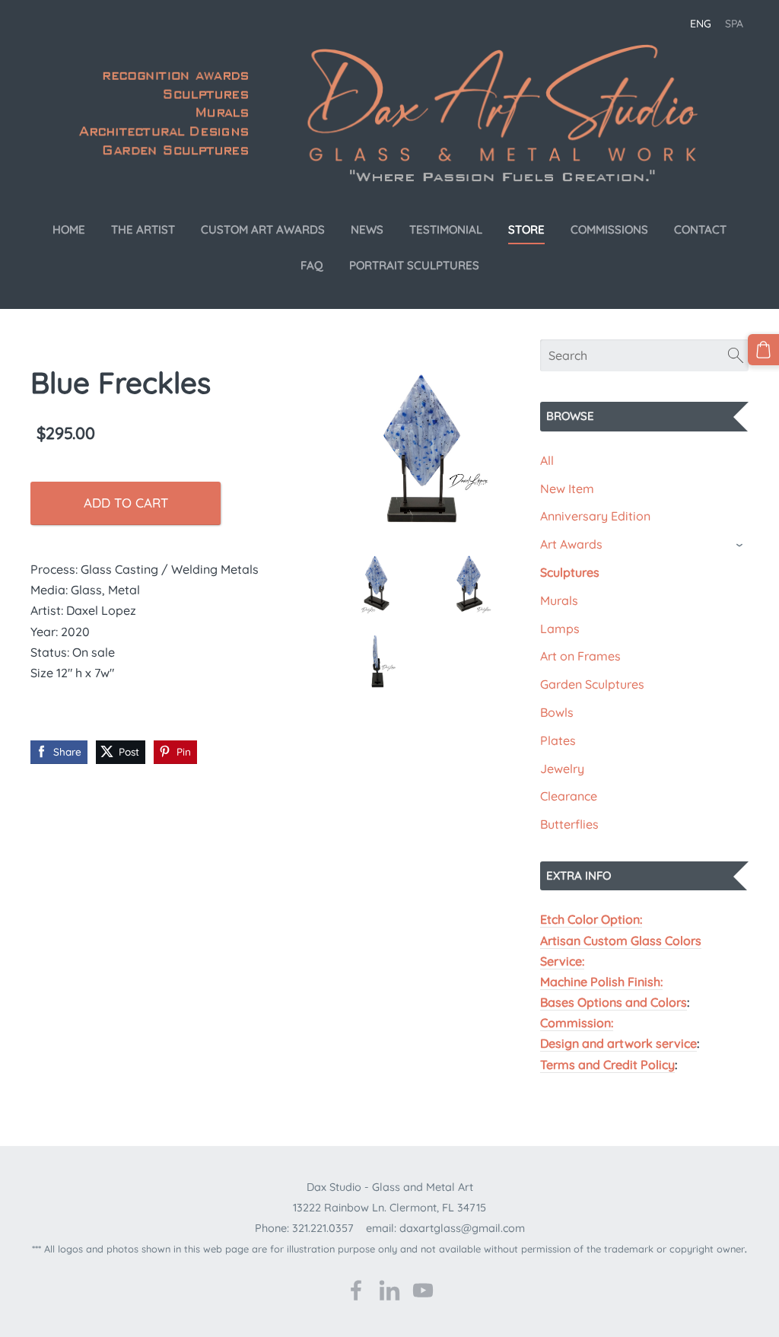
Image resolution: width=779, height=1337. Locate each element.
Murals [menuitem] (559, 600)
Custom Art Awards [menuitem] (263, 229)
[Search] (735, 355)
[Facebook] (356, 1290)
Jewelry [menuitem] (562, 768)
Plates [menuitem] (558, 740)
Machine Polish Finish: (601, 981)
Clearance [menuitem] (568, 796)
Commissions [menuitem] (609, 229)
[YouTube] (423, 1290)
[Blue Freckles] (423, 450)
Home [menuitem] (68, 229)
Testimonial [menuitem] (445, 229)
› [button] (741, 545)
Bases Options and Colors (613, 1002)
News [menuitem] (367, 229)
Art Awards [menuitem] (571, 544)
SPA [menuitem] (734, 23)
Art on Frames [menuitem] (580, 656)
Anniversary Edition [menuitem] (595, 516)
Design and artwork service (618, 1043)
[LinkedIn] (389, 1290)
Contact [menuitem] (700, 229)
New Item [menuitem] (567, 488)
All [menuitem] (547, 460)
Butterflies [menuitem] (569, 824)
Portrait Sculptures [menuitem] (414, 265)
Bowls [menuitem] (557, 712)
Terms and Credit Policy (607, 1064)
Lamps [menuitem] (560, 628)
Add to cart (126, 503)
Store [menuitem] (526, 229)
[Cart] (763, 349)
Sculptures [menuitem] (569, 572)
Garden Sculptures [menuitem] (592, 684)
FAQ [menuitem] (311, 265)
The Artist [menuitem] (143, 229)
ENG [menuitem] (700, 23)
